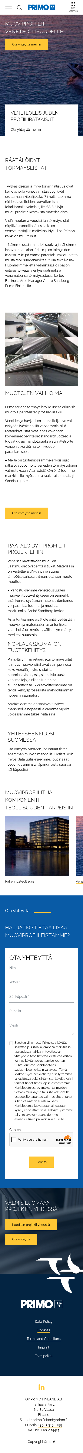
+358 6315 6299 (50, 1425)
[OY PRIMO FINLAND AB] (41, 7)
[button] (8, 7)
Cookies (43, 1330)
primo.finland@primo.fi (50, 1420)
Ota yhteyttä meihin (26, 129)
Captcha (16, 1130)
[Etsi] (19, 7)
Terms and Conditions (44, 1339)
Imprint (43, 1347)
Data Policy (44, 1322)
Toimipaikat (44, 1356)
